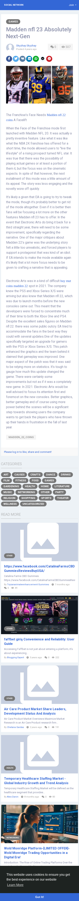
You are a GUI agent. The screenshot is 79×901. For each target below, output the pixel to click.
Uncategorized (33, 503)
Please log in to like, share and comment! (28, 451)
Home (45, 486)
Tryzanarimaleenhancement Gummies (28, 584)
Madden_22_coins (21, 437)
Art (6, 474)
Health (30, 486)
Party (59, 492)
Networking (26, 492)
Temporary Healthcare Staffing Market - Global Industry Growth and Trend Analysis (36, 781)
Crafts (35, 474)
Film (6, 480)
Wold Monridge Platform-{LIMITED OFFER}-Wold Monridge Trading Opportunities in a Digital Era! (37, 852)
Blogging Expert (15, 657)
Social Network (13, 5)
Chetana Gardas (15, 727)
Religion (9, 498)
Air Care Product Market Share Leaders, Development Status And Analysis (35, 711)
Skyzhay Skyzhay (26, 45)
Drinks (65, 474)
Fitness (20, 480)
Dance (50, 474)
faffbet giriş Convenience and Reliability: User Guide (39, 641)
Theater (62, 498)
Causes (19, 474)
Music (7, 492)
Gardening (11, 486)
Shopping (28, 498)
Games (13, 21)
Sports (46, 498)
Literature (61, 486)
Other (45, 492)
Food (35, 480)
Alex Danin (12, 796)
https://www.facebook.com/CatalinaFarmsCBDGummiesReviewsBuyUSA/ (39, 568)
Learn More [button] (15, 885)
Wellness (10, 503)
